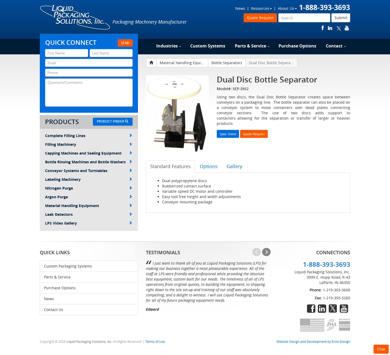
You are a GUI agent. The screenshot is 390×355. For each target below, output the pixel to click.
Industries (167, 46)
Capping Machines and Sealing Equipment (83, 153)
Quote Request (260, 17)
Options (209, 166)
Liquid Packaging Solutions (75, 17)
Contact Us (53, 309)
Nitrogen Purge (59, 188)
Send (125, 43)
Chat (381, 349)
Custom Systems (207, 46)
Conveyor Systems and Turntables (76, 170)
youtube (347, 27)
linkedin (330, 27)
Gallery (234, 166)
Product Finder (111, 121)
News (240, 8)
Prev (256, 252)
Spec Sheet (228, 134)
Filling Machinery (60, 144)
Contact (334, 46)
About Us (286, 8)
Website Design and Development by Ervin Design (313, 342)
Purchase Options (297, 46)
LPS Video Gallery (61, 223)
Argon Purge (56, 196)
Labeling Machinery (63, 179)
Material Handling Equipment (72, 205)
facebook (323, 27)
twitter (339, 27)
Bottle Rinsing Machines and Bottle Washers (85, 161)
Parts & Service (250, 46)
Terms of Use (155, 342)
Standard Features (170, 166)
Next (266, 252)
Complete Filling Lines (65, 135)
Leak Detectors (59, 214)
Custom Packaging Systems (68, 266)
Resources (260, 8)
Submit (341, 17)
